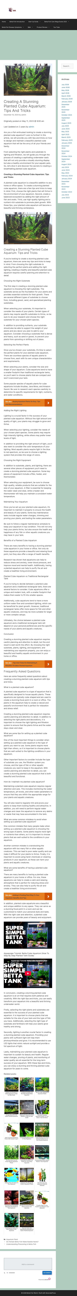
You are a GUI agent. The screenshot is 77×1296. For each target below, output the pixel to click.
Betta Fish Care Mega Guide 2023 (55, 22)
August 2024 (66, 164)
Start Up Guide (33, 22)
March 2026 (66, 96)
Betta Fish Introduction (17, 22)
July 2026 (65, 85)
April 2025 (65, 134)
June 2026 (66, 87)
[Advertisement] (38, 44)
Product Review (42, 27)
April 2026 (65, 93)
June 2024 (66, 170)
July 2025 (65, 126)
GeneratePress (51, 1293)
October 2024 (67, 156)
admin (31, 127)
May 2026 (65, 90)
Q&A (29, 27)
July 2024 (65, 167)
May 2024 (65, 173)
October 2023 (67, 192)
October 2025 (67, 115)
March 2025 (66, 137)
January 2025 (67, 143)
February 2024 (67, 176)
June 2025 (65, 129)
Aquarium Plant (12, 1239)
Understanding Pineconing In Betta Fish (21, 1244)
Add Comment (47, 1272)
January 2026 (67, 102)
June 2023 (66, 198)
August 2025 (66, 123)
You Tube (56, 27)
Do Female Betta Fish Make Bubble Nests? (22, 1242)
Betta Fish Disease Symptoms (12, 27)
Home (4, 22)
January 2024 (67, 179)
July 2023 (65, 195)
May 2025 (65, 132)
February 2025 (67, 140)
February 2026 (67, 99)
